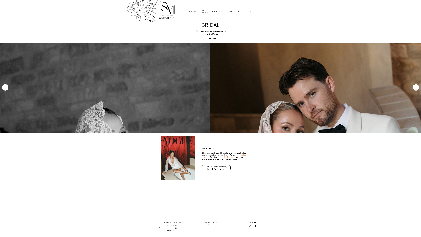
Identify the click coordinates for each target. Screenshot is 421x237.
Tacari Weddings (216, 157)
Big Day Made (229, 157)
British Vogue (229, 155)
